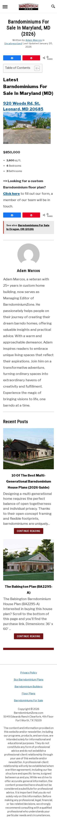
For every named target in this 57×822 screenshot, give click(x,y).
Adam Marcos (33, 40)
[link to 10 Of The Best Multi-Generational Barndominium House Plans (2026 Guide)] (28, 448)
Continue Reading (28, 531)
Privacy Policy (28, 672)
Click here (11, 194)
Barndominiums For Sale (28, 700)
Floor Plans (28, 693)
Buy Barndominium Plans (28, 679)
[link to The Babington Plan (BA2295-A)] (28, 559)
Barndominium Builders (28, 686)
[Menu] (5, 7)
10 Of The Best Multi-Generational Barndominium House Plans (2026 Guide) (28, 481)
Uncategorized (13, 43)
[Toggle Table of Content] (35, 68)
